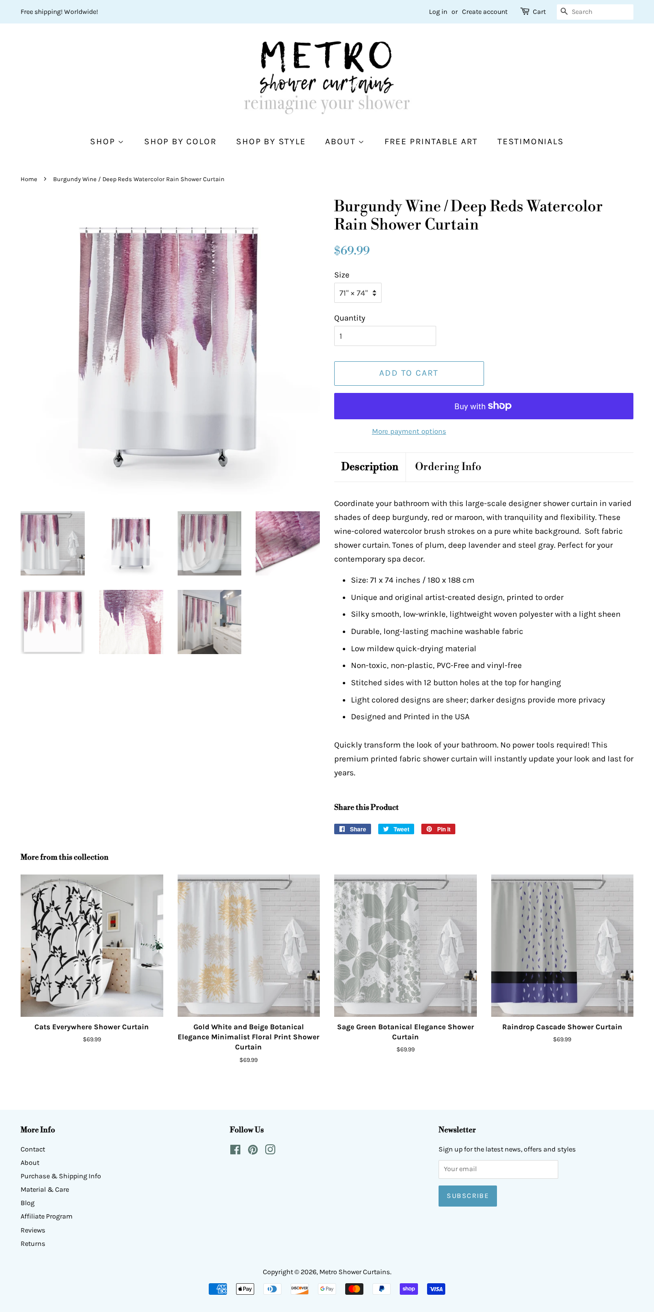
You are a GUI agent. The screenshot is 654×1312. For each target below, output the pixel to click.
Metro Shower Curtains (354, 1272)
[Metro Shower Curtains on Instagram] (270, 1152)
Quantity (349, 317)
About (341, 142)
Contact (33, 1149)
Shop (104, 142)
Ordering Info (448, 466)
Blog (27, 1203)
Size (342, 274)
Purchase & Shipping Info (61, 1176)
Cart (539, 12)
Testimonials (530, 142)
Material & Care (45, 1189)
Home (29, 179)
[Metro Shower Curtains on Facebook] (235, 1152)
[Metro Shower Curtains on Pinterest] (253, 1152)
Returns (33, 1244)
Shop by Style (270, 142)
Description (369, 466)
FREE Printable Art (431, 142)
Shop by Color (180, 142)
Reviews (33, 1230)
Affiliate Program (47, 1216)
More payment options (409, 431)
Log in (438, 12)
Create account (484, 12)
